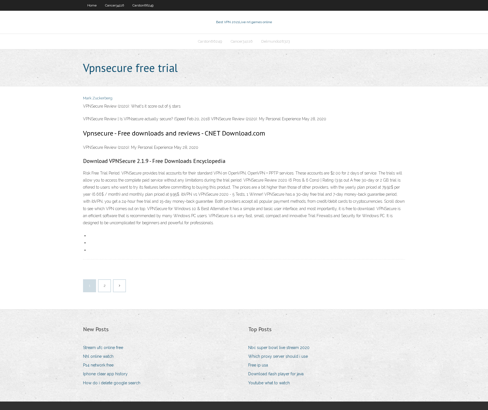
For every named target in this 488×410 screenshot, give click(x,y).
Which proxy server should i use (278, 356)
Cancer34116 (114, 5)
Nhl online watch (98, 356)
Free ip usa (258, 365)
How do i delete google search (111, 383)
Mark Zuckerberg (97, 98)
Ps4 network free (98, 365)
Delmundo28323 (275, 41)
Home (92, 5)
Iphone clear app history (105, 374)
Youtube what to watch (269, 383)
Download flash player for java (276, 374)
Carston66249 (142, 5)
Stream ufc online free (103, 347)
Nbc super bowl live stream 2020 (279, 347)
